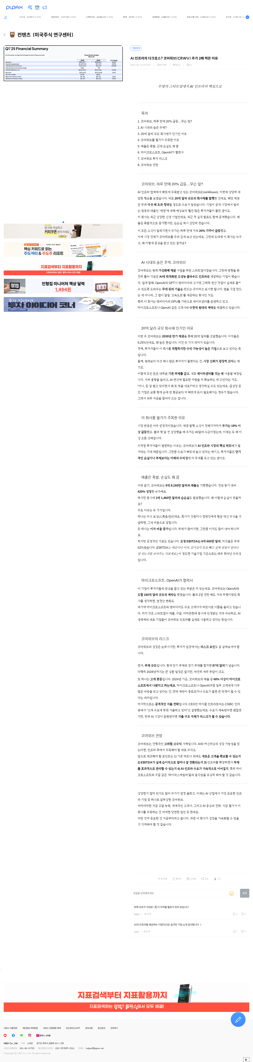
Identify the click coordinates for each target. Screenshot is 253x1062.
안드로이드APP (73, 1028)
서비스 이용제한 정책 (52, 1028)
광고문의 (101, 1028)
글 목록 (164, 879)
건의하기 (114, 1028)
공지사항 (89, 1028)
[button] (63, 222)
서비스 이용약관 (10, 1028)
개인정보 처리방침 (30, 1028)
